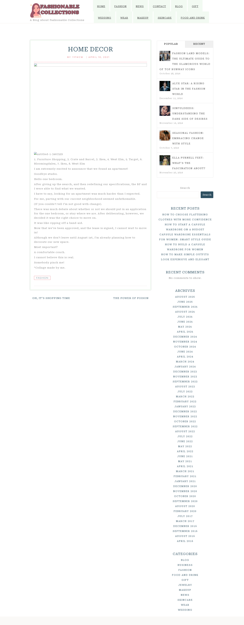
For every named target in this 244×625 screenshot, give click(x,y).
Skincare (165, 17)
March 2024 (185, 361)
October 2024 (185, 346)
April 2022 (185, 451)
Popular (171, 44)
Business (185, 565)
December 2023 (185, 371)
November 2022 (185, 416)
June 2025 (185, 321)
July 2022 (185, 436)
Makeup (143, 17)
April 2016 (185, 541)
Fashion (120, 6)
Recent (199, 44)
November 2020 (185, 491)
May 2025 (185, 326)
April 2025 (185, 331)
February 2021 (185, 476)
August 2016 (185, 536)
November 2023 (185, 376)
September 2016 (185, 531)
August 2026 (185, 296)
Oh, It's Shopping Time (51, 298)
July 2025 (185, 316)
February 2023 (185, 401)
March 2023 (185, 396)
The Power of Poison (131, 298)
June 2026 (185, 301)
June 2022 (185, 441)
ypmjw (78, 57)
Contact (159, 6)
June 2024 (185, 351)
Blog (179, 6)
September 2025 (185, 306)
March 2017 (185, 521)
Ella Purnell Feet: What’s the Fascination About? (188, 163)
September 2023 (185, 381)
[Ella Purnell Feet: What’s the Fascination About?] (165, 160)
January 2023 (185, 406)
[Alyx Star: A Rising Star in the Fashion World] (165, 86)
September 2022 (185, 426)
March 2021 (185, 471)
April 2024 (185, 356)
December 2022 (185, 411)
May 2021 (185, 461)
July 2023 (185, 391)
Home (101, 6)
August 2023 (185, 386)
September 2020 (185, 501)
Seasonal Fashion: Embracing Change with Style (188, 138)
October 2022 (185, 421)
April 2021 (185, 466)
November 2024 (185, 341)
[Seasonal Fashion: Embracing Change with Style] (165, 135)
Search (185, 187)
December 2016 (185, 526)
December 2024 (185, 336)
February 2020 (185, 511)
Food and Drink (193, 17)
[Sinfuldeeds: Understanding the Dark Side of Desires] (165, 111)
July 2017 (185, 516)
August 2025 (185, 311)
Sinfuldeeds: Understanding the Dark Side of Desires (190, 113)
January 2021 (185, 481)
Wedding (104, 17)
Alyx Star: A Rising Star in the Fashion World (188, 88)
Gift (195, 6)
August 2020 (185, 506)
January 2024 (185, 366)
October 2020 (185, 496)
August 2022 (185, 431)
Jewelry (185, 585)
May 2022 (185, 446)
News (140, 6)
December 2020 (185, 486)
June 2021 (185, 456)
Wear (124, 17)
